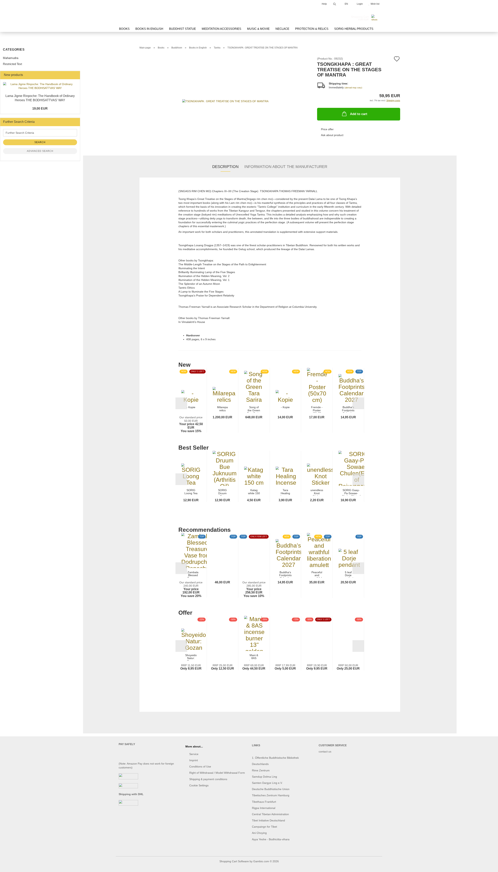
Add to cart (358, 114)
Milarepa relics (222, 409)
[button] (181, 403)
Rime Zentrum (261, 770)
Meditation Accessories (221, 28)
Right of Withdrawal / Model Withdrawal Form (217, 772)
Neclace (282, 28)
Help (324, 4)
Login (359, 4)
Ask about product (332, 135)
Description (225, 166)
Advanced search (40, 151)
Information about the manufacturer (285, 166)
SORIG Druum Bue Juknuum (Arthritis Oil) (222, 492)
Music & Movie (258, 28)
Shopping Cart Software (234, 861)
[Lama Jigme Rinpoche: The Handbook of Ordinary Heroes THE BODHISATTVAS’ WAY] (40, 86)
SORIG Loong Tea (190, 492)
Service (193, 754)
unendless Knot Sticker (316, 492)
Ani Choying (259, 832)
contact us (325, 751)
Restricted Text (12, 64)
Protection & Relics (311, 28)
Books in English (149, 28)
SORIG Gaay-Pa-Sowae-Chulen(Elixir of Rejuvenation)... (351, 492)
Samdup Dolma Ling (264, 776)
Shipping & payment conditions (208, 779)
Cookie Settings (199, 785)
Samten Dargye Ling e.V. (267, 782)
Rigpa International (264, 808)
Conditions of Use (200, 766)
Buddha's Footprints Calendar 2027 (348, 409)
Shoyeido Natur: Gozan (191, 657)
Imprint (193, 760)
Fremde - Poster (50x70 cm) (317, 409)
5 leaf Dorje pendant (348, 574)
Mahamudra (10, 58)
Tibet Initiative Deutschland (268, 820)
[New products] (76, 75)
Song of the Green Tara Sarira (254, 409)
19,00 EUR (40, 108)
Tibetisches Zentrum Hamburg (270, 795)
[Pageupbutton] (487, 866)
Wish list (374, 4)
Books (124, 28)
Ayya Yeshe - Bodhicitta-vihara (270, 839)
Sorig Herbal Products (353, 28)
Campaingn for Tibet (264, 826)
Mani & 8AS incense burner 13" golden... (253, 657)
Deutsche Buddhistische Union (270, 789)
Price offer (327, 129)
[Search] (334, 3)
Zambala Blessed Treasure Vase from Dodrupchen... (193, 574)
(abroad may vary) (353, 87)
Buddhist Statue (182, 28)
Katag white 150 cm (254, 492)
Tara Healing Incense (285, 492)
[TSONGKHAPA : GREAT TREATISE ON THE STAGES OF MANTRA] (225, 100)
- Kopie (191, 407)
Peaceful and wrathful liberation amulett (317, 574)
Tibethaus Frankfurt (264, 801)
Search (40, 142)
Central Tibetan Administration (270, 814)
